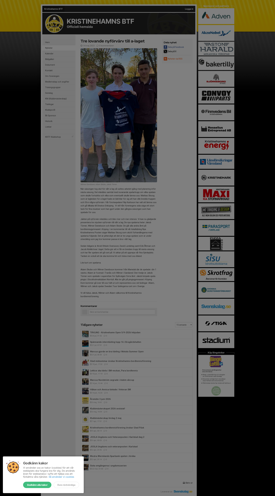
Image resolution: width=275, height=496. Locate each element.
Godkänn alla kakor (37, 484)
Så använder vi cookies (61, 476)
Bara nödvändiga (66, 484)
